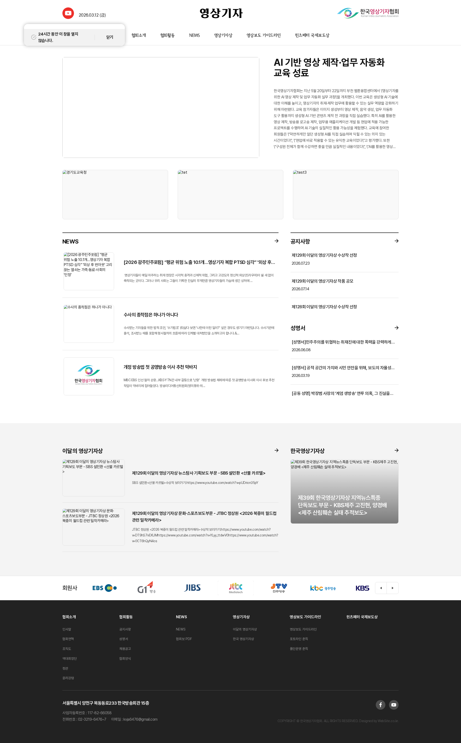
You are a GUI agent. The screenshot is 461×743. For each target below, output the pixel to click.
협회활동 (167, 35)
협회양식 (125, 658)
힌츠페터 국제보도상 (312, 35)
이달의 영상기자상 (245, 629)
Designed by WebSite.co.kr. (378, 721)
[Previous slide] (381, 588)
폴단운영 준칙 (299, 649)
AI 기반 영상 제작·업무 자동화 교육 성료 (329, 67)
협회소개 (139, 35)
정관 (65, 668)
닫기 (109, 37)
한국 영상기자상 (243, 639)
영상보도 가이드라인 (264, 35)
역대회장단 (69, 658)
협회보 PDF (184, 639)
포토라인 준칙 (299, 639)
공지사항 (125, 629)
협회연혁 (68, 639)
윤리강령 (68, 678)
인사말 (66, 629)
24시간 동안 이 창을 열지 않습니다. (58, 37)
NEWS (194, 35)
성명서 (123, 639)
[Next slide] (392, 588)
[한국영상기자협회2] (368, 13)
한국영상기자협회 (221, 13)
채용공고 (125, 649)
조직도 (66, 649)
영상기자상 (223, 35)
